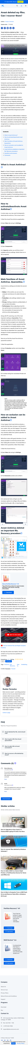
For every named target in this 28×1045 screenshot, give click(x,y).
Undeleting (24, 664)
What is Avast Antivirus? (11, 135)
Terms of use (4, 989)
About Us (3, 986)
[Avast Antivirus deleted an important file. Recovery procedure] (21, 533)
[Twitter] (5, 28)
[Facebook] (2, 28)
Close (13, 1043)
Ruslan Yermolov (9, 21)
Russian (13, 668)
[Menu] (25, 6)
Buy (2, 1010)
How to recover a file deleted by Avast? (14, 754)
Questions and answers (10, 153)
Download (3, 1007)
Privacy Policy (20, 1043)
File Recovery (12, 665)
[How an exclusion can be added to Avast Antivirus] (11, 420)
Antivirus (6, 664)
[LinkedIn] (13, 28)
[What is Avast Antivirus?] (2, 167)
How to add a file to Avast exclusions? (12, 747)
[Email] (8, 28)
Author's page (6, 712)
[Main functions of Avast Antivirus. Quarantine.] (24, 282)
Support (3, 999)
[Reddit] (10, 28)
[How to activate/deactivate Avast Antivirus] (11, 209)
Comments (7, 155)
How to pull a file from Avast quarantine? (13, 739)
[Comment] (12, 769)
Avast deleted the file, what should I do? (15, 732)
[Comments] (15, 763)
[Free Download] (21, 6)
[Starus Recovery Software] (2, 6)
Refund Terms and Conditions (9, 996)
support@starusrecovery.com (11, 1029)
